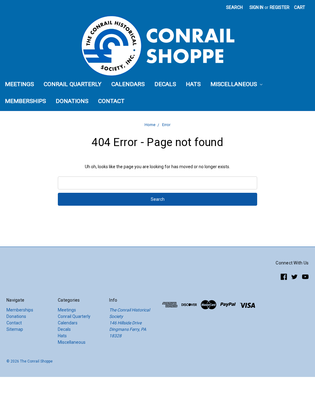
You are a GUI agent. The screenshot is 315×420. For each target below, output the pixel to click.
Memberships (25, 101)
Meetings (19, 84)
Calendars (128, 84)
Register (279, 7)
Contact (111, 101)
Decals (165, 84)
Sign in (256, 7)
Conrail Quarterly (73, 84)
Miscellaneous (234, 84)
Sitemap (14, 329)
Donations (72, 101)
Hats (193, 84)
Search (234, 7)
